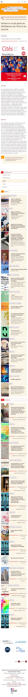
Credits (19, 683)
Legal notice (14, 683)
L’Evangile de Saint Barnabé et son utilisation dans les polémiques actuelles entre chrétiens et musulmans (18, 448)
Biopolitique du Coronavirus (12, 159)
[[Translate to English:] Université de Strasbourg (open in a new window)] (7, 642)
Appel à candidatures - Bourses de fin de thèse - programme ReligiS (16, 200)
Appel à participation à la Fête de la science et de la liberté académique (17, 280)
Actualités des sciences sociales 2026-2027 (16, 516)
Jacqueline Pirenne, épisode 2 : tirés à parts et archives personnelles (18, 356)
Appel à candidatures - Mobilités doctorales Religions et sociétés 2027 (18, 213)
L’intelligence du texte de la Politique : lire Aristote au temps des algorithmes (17, 371)
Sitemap (9, 683)
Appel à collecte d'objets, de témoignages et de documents (18, 387)
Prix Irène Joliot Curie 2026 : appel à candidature (17, 307)
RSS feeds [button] (22, 661)
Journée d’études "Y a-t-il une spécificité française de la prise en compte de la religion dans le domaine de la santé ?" (18, 465)
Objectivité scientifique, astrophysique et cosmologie (17, 546)
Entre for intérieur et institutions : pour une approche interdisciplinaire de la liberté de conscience (18, 573)
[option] (14, 201)
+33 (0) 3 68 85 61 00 (14, 676)
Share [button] (16, 661)
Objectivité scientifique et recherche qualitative (17, 619)
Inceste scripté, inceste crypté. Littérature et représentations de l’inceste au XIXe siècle (18, 482)
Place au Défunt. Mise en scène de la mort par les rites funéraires (18, 344)
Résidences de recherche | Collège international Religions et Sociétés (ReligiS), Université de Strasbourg (18, 226)
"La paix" (13, 295)
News (3, 19)
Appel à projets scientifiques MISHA (19, 269)
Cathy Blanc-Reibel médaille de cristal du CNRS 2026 (18, 254)
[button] (18, 1)
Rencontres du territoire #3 (17, 558)
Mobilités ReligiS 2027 (16, 379)
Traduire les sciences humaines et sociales (15, 604)
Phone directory (19, 677)
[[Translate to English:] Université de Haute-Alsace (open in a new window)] (20, 642)
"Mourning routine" (15, 330)
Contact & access (9, 677)
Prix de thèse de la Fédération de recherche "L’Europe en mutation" (17, 315)
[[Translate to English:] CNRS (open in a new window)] (7, 649)
